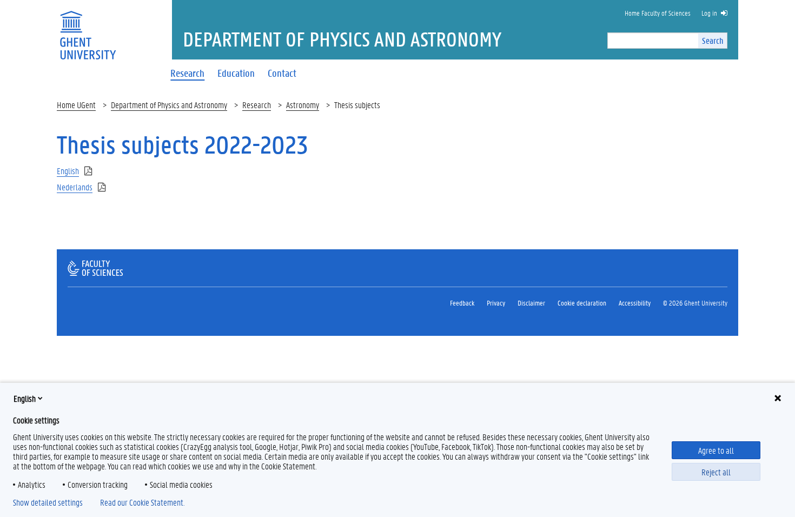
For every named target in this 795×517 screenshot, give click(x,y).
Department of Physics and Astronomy (169, 104)
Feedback (462, 302)
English (25, 398)
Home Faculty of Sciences (658, 12)
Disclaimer (531, 302)
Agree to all (716, 450)
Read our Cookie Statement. (142, 502)
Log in (709, 12)
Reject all (716, 472)
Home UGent (76, 104)
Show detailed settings (48, 502)
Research (256, 104)
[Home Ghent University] (87, 28)
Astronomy (302, 104)
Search (712, 40)
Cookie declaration (582, 302)
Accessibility (635, 302)
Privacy (496, 302)
